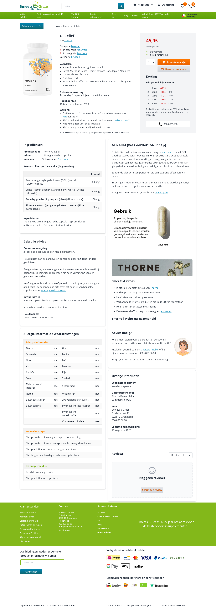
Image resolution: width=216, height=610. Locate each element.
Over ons (114, 15)
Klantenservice (27, 516)
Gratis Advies (104, 532)
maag (65, 116)
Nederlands (144, 4)
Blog (126, 15)
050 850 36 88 (65, 523)
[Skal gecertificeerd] (143, 585)
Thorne (68, 40)
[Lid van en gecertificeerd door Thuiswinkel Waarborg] (114, 585)
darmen (166, 152)
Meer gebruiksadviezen (53, 290)
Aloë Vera (82, 49)
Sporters (63, 159)
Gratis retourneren (96, 15)
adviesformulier (150, 349)
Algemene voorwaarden (31, 537)
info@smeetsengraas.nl (70, 526)
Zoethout (82, 53)
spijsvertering (121, 120)
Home (57, 26)
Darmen (66, 26)
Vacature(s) (64, 530)
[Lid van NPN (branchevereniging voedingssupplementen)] (134, 585)
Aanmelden (31, 571)
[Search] (121, 6)
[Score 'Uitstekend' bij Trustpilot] (159, 585)
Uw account (168, 4)
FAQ (99, 520)
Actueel (101, 512)
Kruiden (75, 57)
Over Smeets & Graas (107, 516)
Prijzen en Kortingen (30, 529)
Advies (135, 15)
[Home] (37, 5)
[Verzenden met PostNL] (126, 585)
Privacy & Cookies (66, 605)
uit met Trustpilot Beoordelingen (129, 605)
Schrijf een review (152, 490)
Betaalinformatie (28, 512)
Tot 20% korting (75, 15)
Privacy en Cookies (29, 533)
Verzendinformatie (29, 520)
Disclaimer (25, 541)
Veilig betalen (23, 15)
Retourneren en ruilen (31, 524)
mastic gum (161, 192)
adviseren (166, 311)
